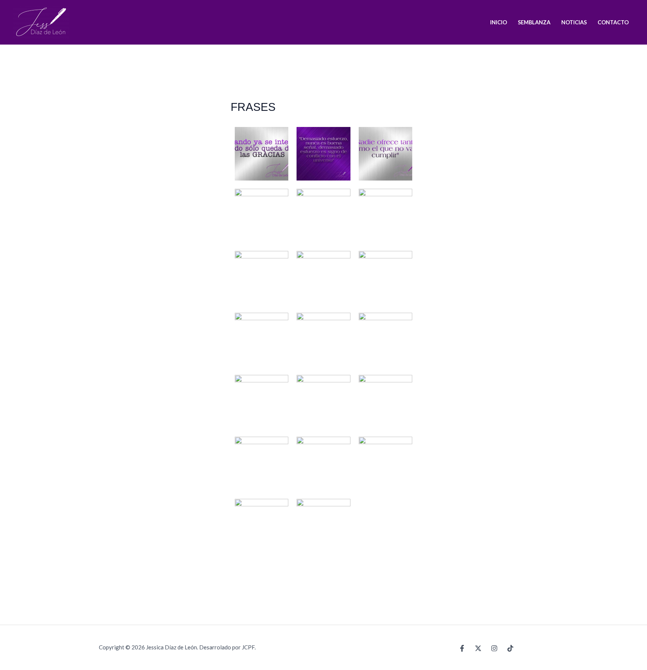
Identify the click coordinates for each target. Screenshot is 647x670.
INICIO (498, 22)
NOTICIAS (574, 22)
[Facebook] (462, 648)
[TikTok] (510, 648)
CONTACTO (613, 22)
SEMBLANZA (534, 22)
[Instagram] (494, 648)
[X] (478, 648)
